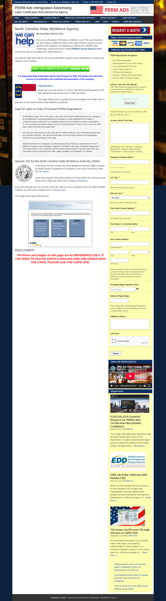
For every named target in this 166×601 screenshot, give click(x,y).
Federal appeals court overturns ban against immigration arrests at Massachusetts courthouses (130, 567)
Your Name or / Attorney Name (123, 224)
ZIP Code (114, 264)
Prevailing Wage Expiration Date (124, 284)
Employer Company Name (122, 157)
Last (132, 232)
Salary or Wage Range (119, 296)
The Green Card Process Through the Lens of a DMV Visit (130, 531)
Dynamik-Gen (73, 597)
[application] (130, 376)
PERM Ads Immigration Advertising (43, 8)
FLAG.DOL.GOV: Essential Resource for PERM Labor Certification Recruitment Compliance (125, 421)
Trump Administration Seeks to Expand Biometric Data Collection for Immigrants (131, 578)
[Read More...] (140, 445)
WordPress (104, 597)
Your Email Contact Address (123, 208)
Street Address (116, 247)
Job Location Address (119, 239)
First (112, 232)
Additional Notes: (118, 316)
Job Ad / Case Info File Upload (123, 84)
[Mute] (144, 386)
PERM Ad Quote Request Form (86, 49)
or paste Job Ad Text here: (121, 120)
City (112, 255)
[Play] (111, 386)
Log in (113, 597)
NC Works (44, 171)
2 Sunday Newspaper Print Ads (125, 66)
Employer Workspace (78, 181)
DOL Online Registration (122, 60)
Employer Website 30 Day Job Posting (127, 75)
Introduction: (45, 85)
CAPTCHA (114, 333)
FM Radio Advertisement (122, 72)
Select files (130, 103)
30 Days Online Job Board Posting (126, 78)
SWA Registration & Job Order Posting (127, 63)
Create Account (58, 190)
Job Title (115, 177)
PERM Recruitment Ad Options (123, 55)
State (133, 255)
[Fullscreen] (149, 386)
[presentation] (130, 341)
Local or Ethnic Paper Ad (122, 69)
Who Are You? (117, 193)
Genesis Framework (90, 597)
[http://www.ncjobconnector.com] (60, 224)
